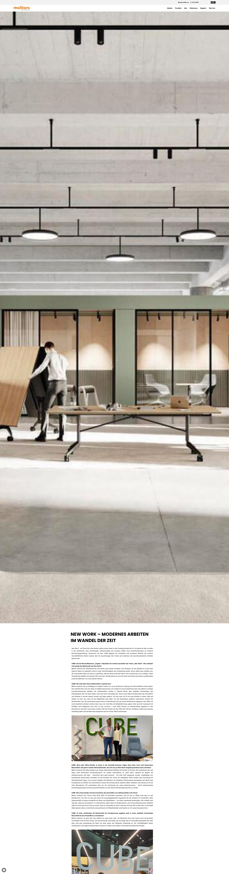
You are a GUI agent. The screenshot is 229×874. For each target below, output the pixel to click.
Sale (185, 8)
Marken (169, 8)
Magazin (203, 8)
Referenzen (194, 8)
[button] (4, 870)
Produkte (178, 8)
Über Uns (212, 8)
